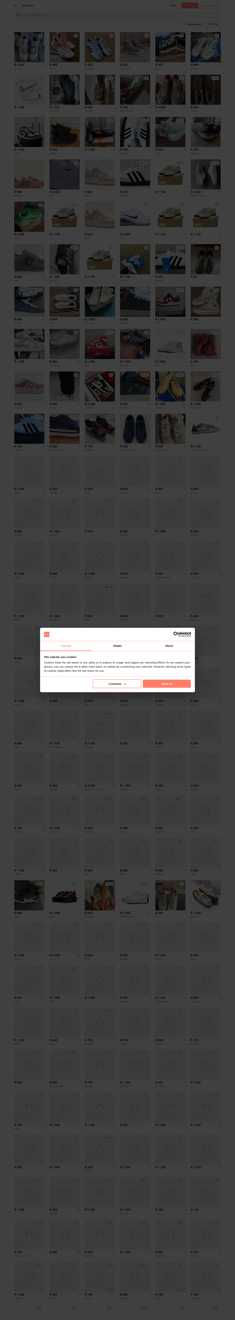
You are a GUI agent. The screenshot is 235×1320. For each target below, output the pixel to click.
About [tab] (169, 645)
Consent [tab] (66, 645)
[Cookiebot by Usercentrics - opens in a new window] (176, 634)
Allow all (167, 683)
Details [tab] (117, 645)
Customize (115, 683)
